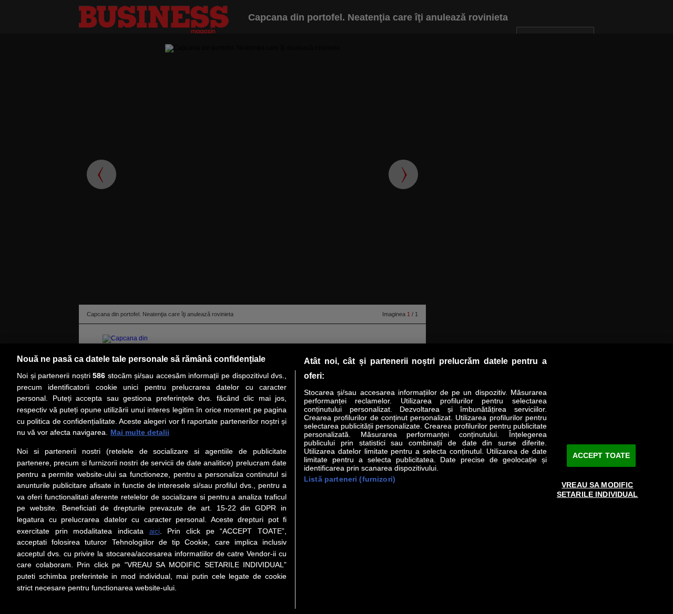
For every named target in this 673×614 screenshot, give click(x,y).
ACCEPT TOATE (601, 455)
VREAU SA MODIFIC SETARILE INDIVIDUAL (597, 489)
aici (154, 531)
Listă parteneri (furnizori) (349, 479)
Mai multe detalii (139, 432)
